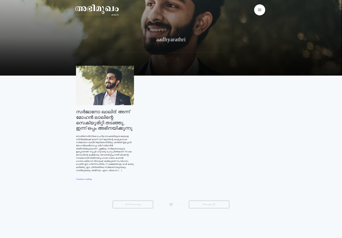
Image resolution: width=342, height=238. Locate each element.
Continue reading (84, 179)
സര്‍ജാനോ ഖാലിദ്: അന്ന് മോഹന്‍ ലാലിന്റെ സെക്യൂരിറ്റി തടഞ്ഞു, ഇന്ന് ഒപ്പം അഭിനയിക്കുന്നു (104, 120)
